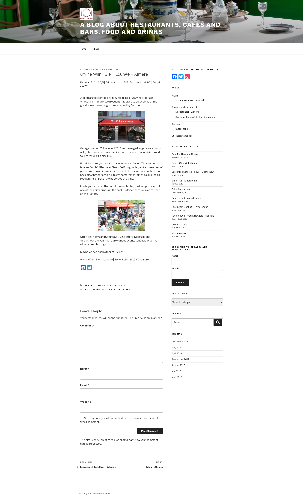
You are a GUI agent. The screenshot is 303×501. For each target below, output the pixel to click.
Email (84, 385)
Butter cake (181, 128)
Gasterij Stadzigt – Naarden (186, 163)
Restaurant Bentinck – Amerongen (190, 206)
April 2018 (177, 353)
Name (84, 368)
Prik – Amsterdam (181, 189)
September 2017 (180, 359)
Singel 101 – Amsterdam (184, 180)
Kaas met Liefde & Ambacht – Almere (195, 117)
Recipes (176, 124)
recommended (111, 290)
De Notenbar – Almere (187, 111)
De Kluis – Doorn (180, 224)
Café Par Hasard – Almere (185, 154)
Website (85, 401)
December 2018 (180, 341)
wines (126, 290)
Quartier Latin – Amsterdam (186, 198)
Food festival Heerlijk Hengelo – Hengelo (193, 215)
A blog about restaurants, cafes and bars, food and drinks (150, 28)
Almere (90, 285)
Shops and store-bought (184, 107)
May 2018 (177, 347)
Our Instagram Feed (182, 135)
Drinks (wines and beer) (112, 285)
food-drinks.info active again (190, 100)
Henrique (112, 70)
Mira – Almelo (179, 233)
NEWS (95, 49)
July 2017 (176, 371)
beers (96, 290)
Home (83, 49)
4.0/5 (88, 290)
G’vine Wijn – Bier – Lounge (96, 259)
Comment (87, 325)
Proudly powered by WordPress (95, 493)
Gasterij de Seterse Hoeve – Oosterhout (193, 171)
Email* (175, 268)
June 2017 (177, 377)
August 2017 (178, 365)
